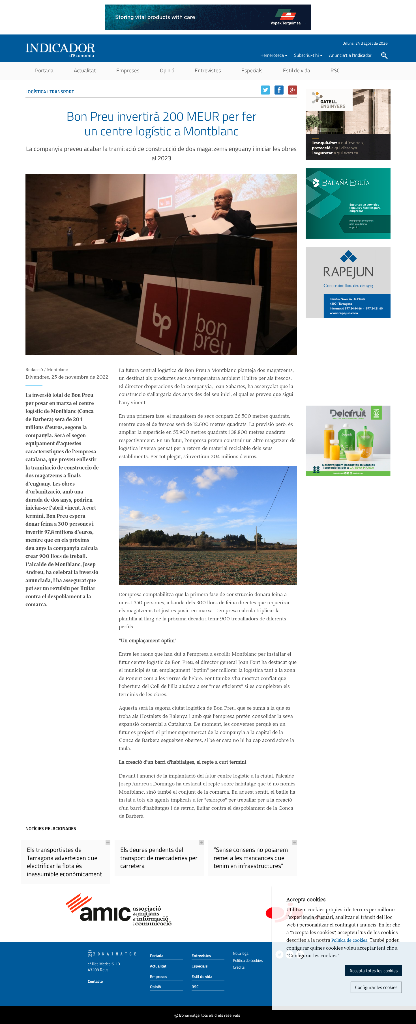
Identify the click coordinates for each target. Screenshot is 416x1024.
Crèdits (239, 967)
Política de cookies (349, 940)
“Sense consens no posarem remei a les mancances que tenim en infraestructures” (251, 858)
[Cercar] (384, 55)
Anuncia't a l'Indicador (350, 55)
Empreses (128, 70)
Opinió (167, 70)
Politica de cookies (248, 960)
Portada (44, 70)
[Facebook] (279, 90)
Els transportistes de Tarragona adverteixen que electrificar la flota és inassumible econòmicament (64, 862)
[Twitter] (265, 90)
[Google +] (292, 90)
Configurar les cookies (376, 987)
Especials (252, 70)
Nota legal (241, 953)
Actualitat (85, 70)
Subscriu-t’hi (306, 55)
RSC (335, 70)
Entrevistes (208, 70)
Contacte (95, 981)
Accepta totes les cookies (373, 970)
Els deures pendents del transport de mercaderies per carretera (159, 858)
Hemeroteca (272, 55)
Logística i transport (49, 91)
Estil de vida (296, 70)
